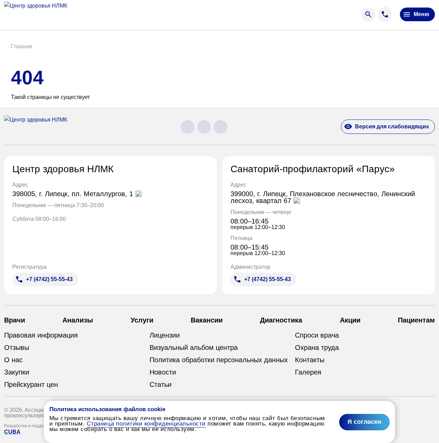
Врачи (14, 320)
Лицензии (165, 335)
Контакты (309, 359)
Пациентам (416, 320)
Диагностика (281, 320)
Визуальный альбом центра (194, 347)
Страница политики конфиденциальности (146, 423)
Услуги (142, 320)
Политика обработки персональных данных (219, 359)
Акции (350, 320)
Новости (163, 372)
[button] (21, 46)
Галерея (308, 372)
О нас (13, 359)
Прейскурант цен (31, 384)
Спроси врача (317, 335)
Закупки (16, 372)
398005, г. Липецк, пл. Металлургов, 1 (73, 193)
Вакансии (207, 320)
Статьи (160, 384)
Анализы (77, 320)
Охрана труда (317, 347)
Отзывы (16, 347)
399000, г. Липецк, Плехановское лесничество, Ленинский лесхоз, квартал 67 (322, 197)
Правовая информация (41, 335)
